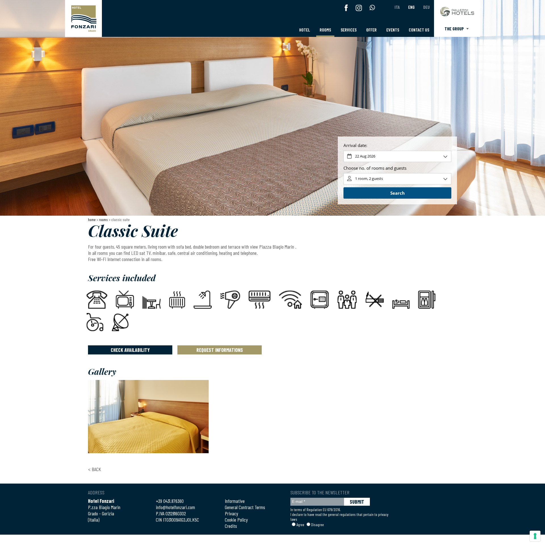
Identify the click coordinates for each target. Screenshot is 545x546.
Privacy (231, 513)
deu (426, 7)
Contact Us (419, 29)
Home (92, 219)
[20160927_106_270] (148, 416)
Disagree (317, 524)
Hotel (304, 29)
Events (392, 29)
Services (349, 29)
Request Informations (219, 350)
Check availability (130, 350)
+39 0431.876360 (170, 501)
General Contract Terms (245, 507)
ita (397, 7)
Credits (231, 526)
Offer (371, 29)
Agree (300, 524)
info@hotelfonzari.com (175, 507)
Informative (235, 501)
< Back (94, 469)
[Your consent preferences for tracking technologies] (535, 536)
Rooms (325, 29)
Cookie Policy (236, 519)
